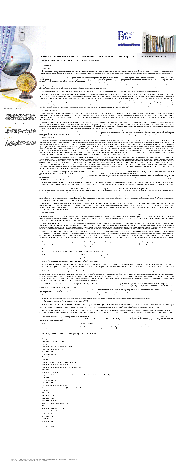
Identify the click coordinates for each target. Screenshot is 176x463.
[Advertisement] (88, 13)
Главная (120, 27)
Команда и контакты (165, 27)
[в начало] (127, 46)
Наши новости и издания (13, 108)
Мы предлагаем (134, 27)
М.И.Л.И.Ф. (148, 27)
